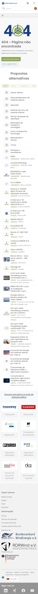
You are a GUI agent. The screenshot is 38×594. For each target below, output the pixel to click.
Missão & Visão (6, 497)
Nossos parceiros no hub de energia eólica (19, 396)
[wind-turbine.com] (2, 15)
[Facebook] (23, 590)
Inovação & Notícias (8, 523)
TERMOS (16, 572)
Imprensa (4, 507)
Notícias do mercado (9, 519)
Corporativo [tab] (24, 86)
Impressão (9, 572)
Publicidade (9, 575)
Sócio (3, 504)
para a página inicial (10, 64)
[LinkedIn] (6, 590)
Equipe (4, 500)
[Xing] (14, 590)
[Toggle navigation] (34, 3)
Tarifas (32, 572)
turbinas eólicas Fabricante (11, 526)
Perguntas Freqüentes (22, 575)
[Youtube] (32, 590)
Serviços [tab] (13, 86)
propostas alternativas (11, 59)
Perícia (3, 516)
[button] (35, 8)
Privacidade (24, 572)
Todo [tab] (5, 86)
